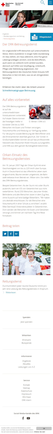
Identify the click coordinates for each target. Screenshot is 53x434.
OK (44, 428)
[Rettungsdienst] (26, 259)
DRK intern (26, 400)
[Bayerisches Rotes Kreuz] (7, 5)
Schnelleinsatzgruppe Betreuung (19, 90)
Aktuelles (26, 364)
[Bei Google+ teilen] (16, 233)
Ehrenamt (26, 340)
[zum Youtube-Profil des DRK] (28, 418)
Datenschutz (26, 391)
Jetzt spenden (26, 322)
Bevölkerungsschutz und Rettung (14, 36)
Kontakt (26, 385)
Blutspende (26, 343)
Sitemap (26, 388)
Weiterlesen (11, 292)
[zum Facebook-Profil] (23, 418)
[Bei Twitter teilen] (5, 233)
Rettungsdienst (12, 281)
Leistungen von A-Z (26, 367)
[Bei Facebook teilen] (10, 233)
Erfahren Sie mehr (39, 432)
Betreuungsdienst (9, 39)
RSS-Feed (27, 397)
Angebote (26, 361)
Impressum (26, 394)
